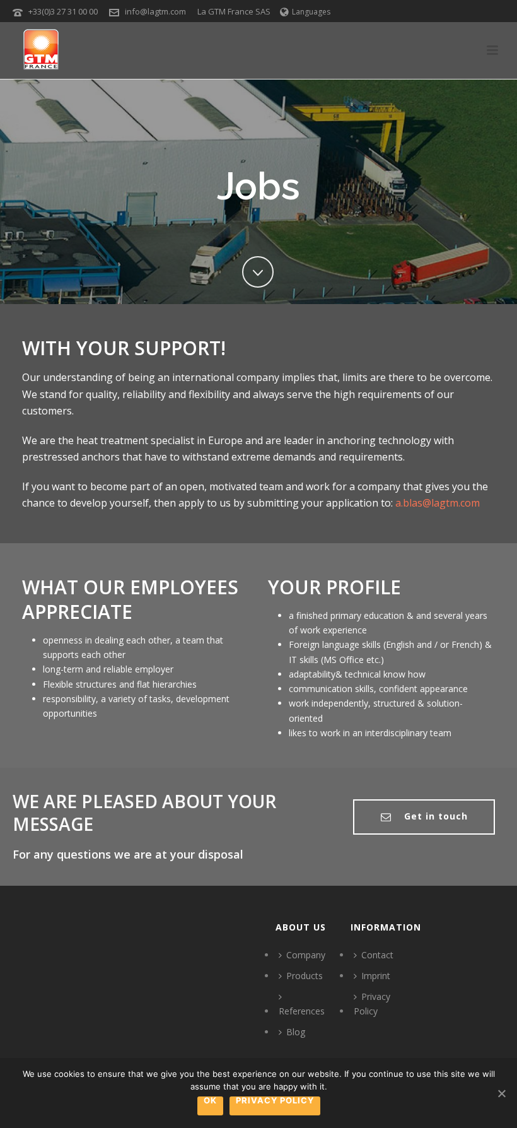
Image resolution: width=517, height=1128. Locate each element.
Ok (210, 1100)
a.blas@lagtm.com (437, 503)
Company (305, 955)
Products (304, 976)
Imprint (375, 976)
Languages (311, 11)
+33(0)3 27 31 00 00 (63, 11)
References (302, 1011)
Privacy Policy (372, 1003)
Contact (377, 955)
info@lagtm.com (155, 11)
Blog (295, 1032)
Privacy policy (275, 1100)
